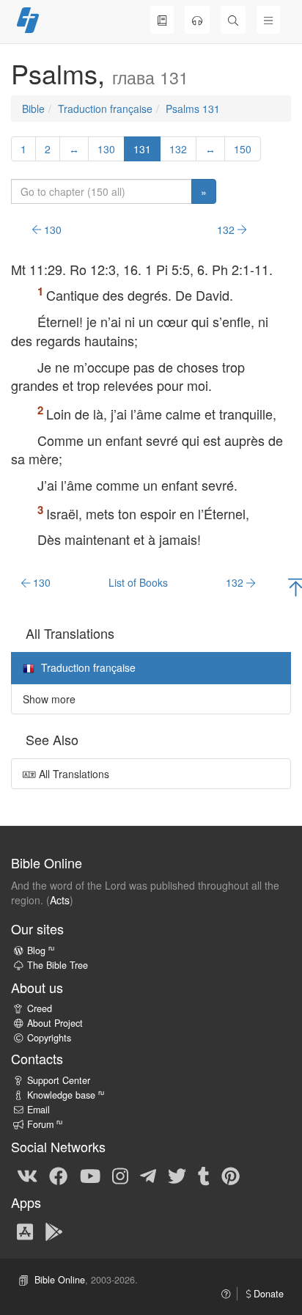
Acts (60, 900)
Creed (39, 1008)
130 (106, 149)
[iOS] (25, 1230)
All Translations (72, 773)
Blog (40, 950)
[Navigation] (268, 20)
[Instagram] (120, 1175)
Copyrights (49, 1037)
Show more (49, 699)
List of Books (138, 582)
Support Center (58, 1080)
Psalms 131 (193, 108)
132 (178, 149)
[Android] (54, 1230)
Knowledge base (65, 1095)
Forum (44, 1124)
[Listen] (197, 20)
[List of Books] (162, 20)
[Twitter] (177, 1175)
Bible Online (59, 1279)
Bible (33, 108)
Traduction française (105, 108)
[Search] (233, 20)
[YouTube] (90, 1175)
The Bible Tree (57, 965)
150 (242, 149)
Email (38, 1109)
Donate (267, 1293)
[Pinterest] (230, 1175)
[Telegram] (148, 1175)
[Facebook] (58, 1175)
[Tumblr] (204, 1175)
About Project (55, 1023)
